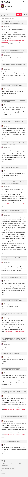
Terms (11, 470)
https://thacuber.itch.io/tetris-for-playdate (14, 203)
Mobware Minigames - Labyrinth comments (10, 181)
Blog (20, 463)
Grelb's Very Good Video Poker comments (10, 50)
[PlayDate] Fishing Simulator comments (10, 21)
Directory (3, 470)
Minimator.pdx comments (7, 121)
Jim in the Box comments (7, 313)
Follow (19, 14)
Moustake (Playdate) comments (8, 257)
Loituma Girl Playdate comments (8, 64)
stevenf (3, 52)
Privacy (20, 470)
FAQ (11, 463)
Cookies (3, 473)
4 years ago (7, 26)
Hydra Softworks (5, 339)
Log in (24, 1)
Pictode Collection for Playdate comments (10, 142)
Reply (3, 46)
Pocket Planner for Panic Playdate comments (11, 338)
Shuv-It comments (5, 277)
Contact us (4, 465)
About (3, 463)
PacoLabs (22, 64)
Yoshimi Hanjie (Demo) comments (8, 166)
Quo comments (5, 353)
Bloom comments (5, 441)
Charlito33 (4, 23)
